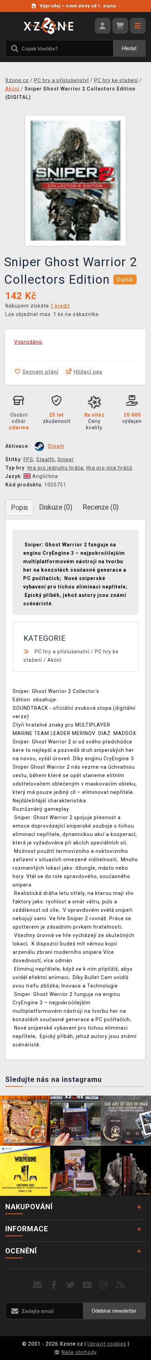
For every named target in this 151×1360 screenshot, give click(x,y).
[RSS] (120, 1285)
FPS (28, 459)
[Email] (37, 1285)
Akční (54, 660)
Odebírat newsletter (114, 1311)
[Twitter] (70, 1285)
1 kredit (60, 306)
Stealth (45, 459)
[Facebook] (54, 1285)
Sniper (66, 459)
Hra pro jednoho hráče (55, 468)
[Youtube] (87, 1285)
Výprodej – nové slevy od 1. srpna (80, 5)
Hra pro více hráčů (109, 468)
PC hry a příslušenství (62, 651)
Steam (56, 446)
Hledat (129, 48)
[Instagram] (103, 1285)
